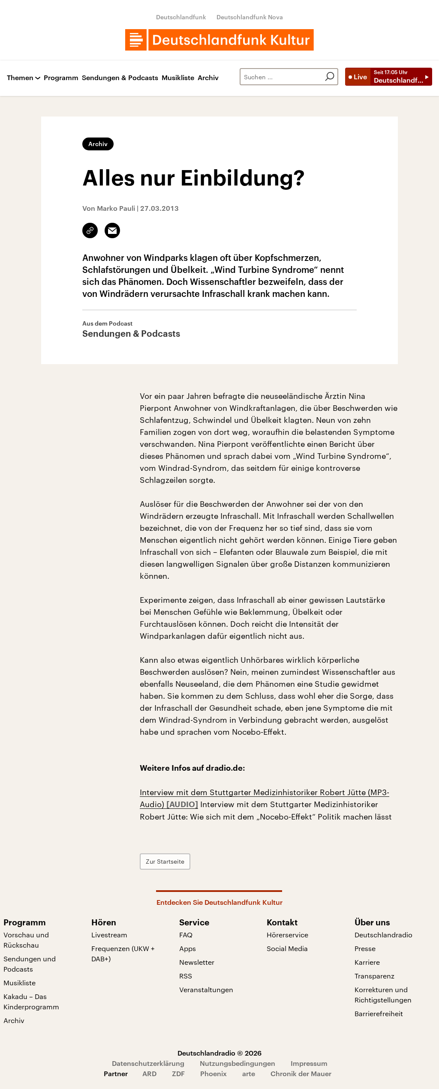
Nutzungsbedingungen (237, 1063)
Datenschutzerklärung (148, 1063)
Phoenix (213, 1073)
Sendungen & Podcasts (120, 77)
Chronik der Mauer (301, 1073)
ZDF (178, 1073)
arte (248, 1073)
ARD (149, 1073)
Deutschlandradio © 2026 (219, 1053)
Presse (365, 948)
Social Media (287, 948)
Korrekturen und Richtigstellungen (383, 994)
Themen (20, 77)
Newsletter (196, 962)
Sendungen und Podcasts (29, 963)
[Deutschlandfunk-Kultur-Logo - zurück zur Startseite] (219, 40)
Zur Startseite (165, 861)
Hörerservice (287, 934)
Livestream (109, 934)
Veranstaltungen (206, 989)
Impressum (309, 1063)
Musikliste (178, 77)
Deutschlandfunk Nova (249, 17)
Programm (61, 77)
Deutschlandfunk (181, 17)
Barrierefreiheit (379, 1013)
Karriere (367, 962)
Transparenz (374, 976)
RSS (185, 976)
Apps (187, 948)
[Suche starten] (329, 76)
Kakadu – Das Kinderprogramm (31, 1001)
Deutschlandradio (383, 934)
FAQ (185, 934)
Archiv (208, 77)
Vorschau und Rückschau (26, 939)
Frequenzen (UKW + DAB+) (123, 953)
